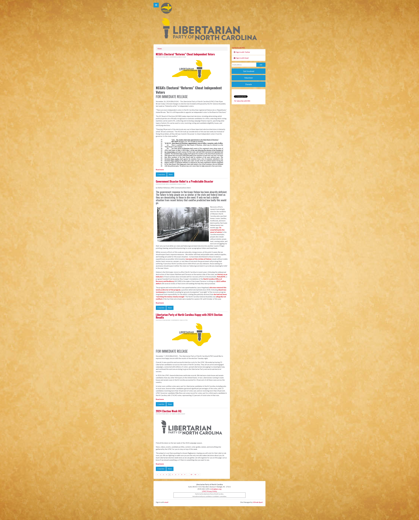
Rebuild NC (221, 277)
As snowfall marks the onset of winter (217, 230)
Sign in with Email (242, 58)
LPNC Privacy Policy (209, 491)
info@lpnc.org (216, 489)
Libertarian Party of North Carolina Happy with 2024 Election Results (189, 316)
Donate (248, 84)
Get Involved (248, 71)
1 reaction (160, 308)
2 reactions (161, 174)
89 (191, 474)
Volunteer (248, 78)
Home (159, 49)
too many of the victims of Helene (198, 259)
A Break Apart (258, 502)
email (166, 502)
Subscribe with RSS (243, 101)
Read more (160, 170)
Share (171, 174)
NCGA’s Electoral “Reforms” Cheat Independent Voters (185, 54)
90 (195, 474)
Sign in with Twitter (243, 52)
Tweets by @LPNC (238, 48)
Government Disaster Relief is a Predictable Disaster (184, 181)
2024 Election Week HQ (168, 411)
